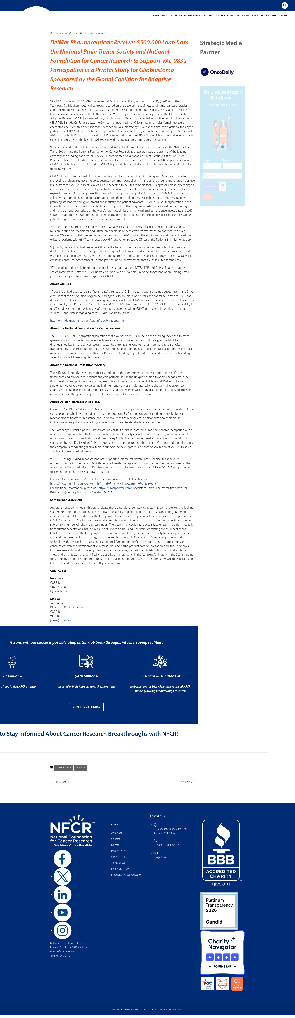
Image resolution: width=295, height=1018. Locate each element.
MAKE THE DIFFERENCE (86, 709)
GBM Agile (80, 770)
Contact (115, 841)
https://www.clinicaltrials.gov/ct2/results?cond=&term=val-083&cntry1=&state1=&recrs (104, 486)
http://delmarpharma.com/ (115, 491)
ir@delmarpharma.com (77, 495)
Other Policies (119, 859)
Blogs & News (250, 18)
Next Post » (185, 785)
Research (180, 18)
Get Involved (268, 18)
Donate (282, 18)
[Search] (284, 5)
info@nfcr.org (160, 860)
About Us (166, 18)
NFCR (75, 36)
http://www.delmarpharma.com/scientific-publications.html (87, 323)
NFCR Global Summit (200, 18)
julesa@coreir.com (61, 623)
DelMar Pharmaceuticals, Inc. (122, 104)
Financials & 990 (120, 871)
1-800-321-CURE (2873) (166, 848)
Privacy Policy (118, 853)
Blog (86, 36)
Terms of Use (118, 865)
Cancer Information (227, 18)
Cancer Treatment (63, 770)
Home (156, 18)
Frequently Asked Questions (127, 877)
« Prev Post (59, 785)
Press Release (96, 36)
